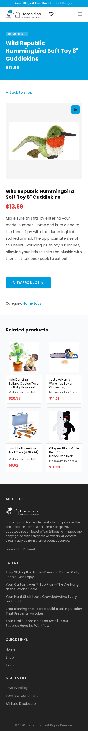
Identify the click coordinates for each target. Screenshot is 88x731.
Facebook (13, 549)
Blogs (10, 665)
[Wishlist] (51, 14)
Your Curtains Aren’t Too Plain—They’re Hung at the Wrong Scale (42, 586)
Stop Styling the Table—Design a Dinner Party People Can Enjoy (42, 574)
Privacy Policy (17, 687)
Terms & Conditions (22, 695)
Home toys (16, 34)
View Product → (28, 282)
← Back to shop (19, 92)
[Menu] (79, 14)
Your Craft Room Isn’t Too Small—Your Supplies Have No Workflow (37, 623)
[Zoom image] (75, 109)
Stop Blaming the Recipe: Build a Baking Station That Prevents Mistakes (44, 611)
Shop (10, 657)
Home (10, 649)
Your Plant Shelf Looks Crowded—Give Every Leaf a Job (41, 599)
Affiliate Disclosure (21, 703)
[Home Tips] (24, 14)
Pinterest (29, 549)
